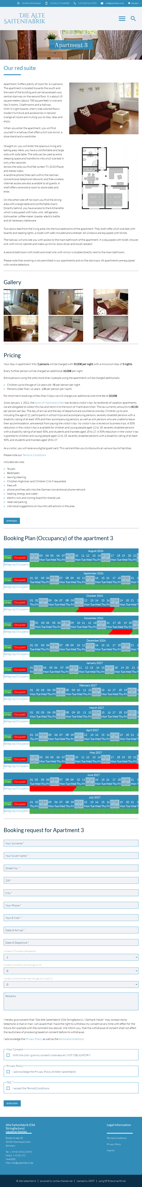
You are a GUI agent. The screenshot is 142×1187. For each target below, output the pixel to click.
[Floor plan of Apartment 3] (104, 209)
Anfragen (11, 521)
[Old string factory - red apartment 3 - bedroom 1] (65, 339)
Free (8, 557)
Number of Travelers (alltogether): (20, 951)
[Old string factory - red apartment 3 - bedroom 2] (111, 339)
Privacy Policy (34, 1039)
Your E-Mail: (13, 918)
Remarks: (10, 996)
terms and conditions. (72, 1039)
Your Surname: (14, 843)
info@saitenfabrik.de (114, 3)
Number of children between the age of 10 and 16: (28, 978)
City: (9, 893)
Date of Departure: (17, 943)
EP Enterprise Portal (115, 1180)
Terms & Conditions (34, 455)
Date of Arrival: (14, 930)
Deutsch (135, 3)
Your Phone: (13, 905)
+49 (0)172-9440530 (59, 3)
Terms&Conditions (116, 1138)
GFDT (91, 1180)
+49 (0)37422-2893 (87, 3)
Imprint (110, 1150)
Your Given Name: (16, 856)
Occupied (19, 557)
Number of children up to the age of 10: (23, 964)
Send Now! (12, 1103)
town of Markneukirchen (49, 402)
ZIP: (9, 881)
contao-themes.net (63, 1180)
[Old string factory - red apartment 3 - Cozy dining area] (65, 313)
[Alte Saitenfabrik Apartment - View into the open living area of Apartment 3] (104, 132)
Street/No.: (12, 868)
